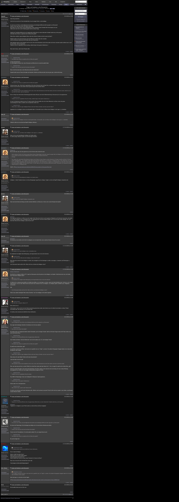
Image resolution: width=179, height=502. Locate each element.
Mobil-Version (17, 498)
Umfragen (72, 4)
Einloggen (81, 16)
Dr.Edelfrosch (4, 396)
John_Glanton (4, 468)
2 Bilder (30, 11)
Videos (36, 1)
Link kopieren (4, 24)
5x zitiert (67, 51)
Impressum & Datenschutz (6, 498)
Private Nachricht (4, 23)
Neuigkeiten (62, 1)
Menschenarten (80, 39)
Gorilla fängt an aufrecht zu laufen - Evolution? (81, 50)
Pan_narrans (4, 417)
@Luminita (12, 238)
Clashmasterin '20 (5, 87)
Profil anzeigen (4, 21)
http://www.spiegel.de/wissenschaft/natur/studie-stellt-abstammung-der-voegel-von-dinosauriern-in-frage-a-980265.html (35, 479)
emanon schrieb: (16, 175)
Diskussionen (23, 1)
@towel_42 (12, 150)
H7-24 (2, 484)
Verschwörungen (45, 4)
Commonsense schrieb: (17, 447)
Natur (66, 4)
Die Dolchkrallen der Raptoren (80, 28)
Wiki (56, 1)
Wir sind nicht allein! (80, 35)
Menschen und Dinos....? (80, 46)
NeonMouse (3, 443)
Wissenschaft (10, 4)
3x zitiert (67, 415)
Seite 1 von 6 (4, 13)
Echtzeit (15, 1)
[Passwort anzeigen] (85, 14)
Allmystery (6, 1)
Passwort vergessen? (80, 19)
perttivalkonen (4, 317)
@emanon (12, 216)
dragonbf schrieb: (16, 57)
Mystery (22, 4)
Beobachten (36, 11)
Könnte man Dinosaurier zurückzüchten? (80, 42)
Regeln (12, 498)
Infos (53, 11)
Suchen (48, 11)
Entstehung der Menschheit (81, 32)
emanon (3, 127)
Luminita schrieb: (16, 118)
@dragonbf (12, 404)
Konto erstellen (81, 21)
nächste (70, 13)
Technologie (53, 4)
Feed (51, 8)
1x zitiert (67, 145)
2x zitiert (67, 112)
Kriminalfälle (29, 4)
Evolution (37, 8)
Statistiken (44, 1)
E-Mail (54, 8)
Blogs (30, 1)
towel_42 (3, 114)
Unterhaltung (79, 4)
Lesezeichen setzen (5, 26)
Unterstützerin (5, 88)
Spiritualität (37, 4)
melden (71, 51)
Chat (50, 1)
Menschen (3, 4)
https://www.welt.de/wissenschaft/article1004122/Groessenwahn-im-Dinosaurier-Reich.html (33, 167)
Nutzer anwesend (80, 7)
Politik (17, 4)
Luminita (3, 77)
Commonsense (4, 297)
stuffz (2, 53)
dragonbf (3, 16)
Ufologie (60, 4)
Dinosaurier (42, 8)
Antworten (43, 11)
